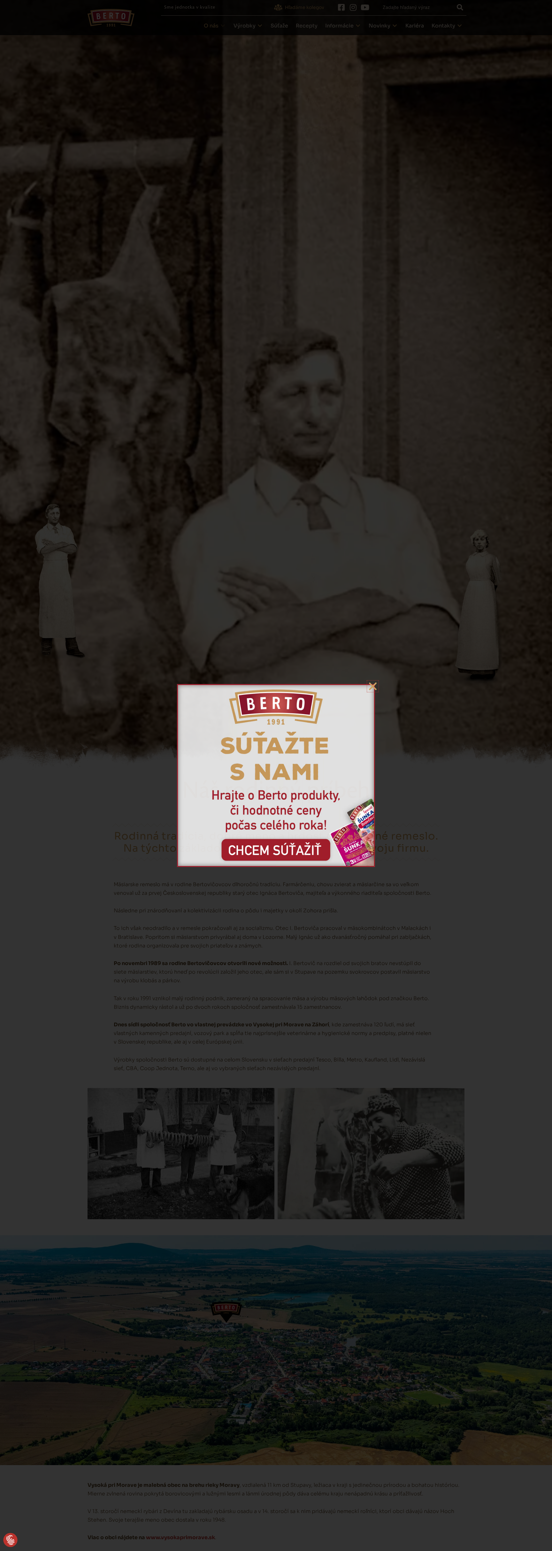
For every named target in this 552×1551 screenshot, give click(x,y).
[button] (10, 1540)
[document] (276, 775)
